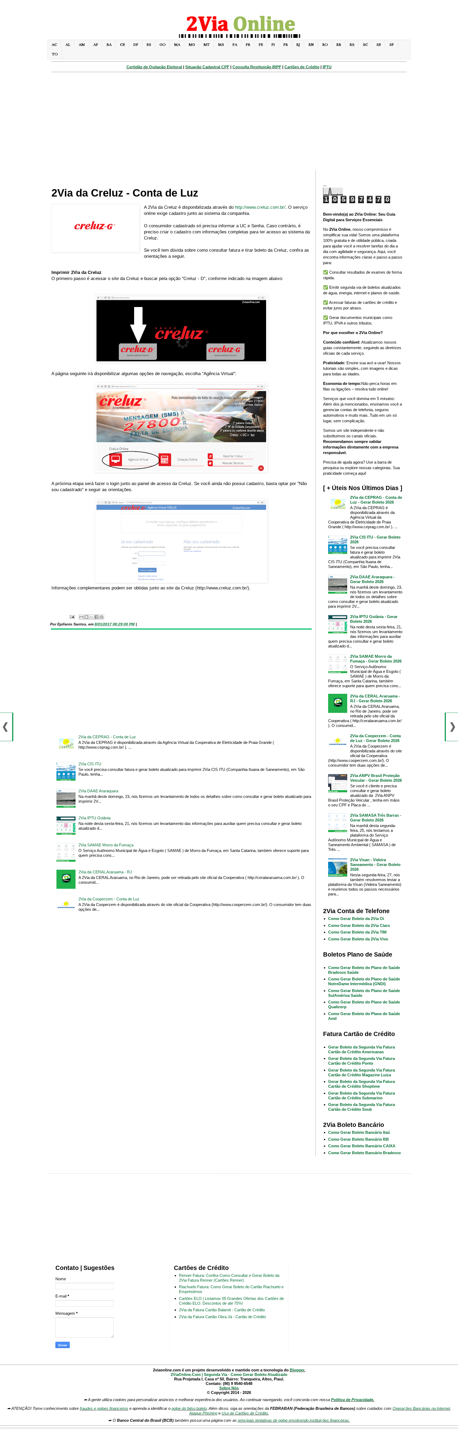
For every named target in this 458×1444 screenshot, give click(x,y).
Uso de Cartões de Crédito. (245, 1413)
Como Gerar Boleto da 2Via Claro (359, 925)
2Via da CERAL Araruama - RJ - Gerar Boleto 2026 (375, 698)
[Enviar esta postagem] (72, 617)
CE (122, 44)
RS (352, 44)
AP (95, 44)
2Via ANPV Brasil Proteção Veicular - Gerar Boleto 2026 (376, 778)
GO (163, 44)
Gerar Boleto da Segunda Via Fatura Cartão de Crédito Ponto (361, 1060)
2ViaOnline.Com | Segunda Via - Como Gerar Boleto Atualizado (229, 1374)
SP (391, 44)
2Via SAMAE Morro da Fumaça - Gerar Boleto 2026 (376, 658)
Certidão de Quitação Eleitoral (154, 67)
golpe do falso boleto (189, 1408)
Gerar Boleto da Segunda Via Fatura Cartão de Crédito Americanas (361, 1049)
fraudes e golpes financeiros (104, 1408)
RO (325, 44)
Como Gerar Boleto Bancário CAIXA (361, 1146)
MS (221, 44)
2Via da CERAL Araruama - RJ (105, 872)
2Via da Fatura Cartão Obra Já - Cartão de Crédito (222, 1316)
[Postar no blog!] (86, 617)
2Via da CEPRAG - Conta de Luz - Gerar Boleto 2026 (376, 499)
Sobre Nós (229, 1388)
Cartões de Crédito (301, 67)
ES (149, 44)
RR (338, 44)
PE (261, 44)
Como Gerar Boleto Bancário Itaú (359, 1132)
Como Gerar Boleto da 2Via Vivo (358, 939)
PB (248, 44)
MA (177, 44)
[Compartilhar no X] (91, 617)
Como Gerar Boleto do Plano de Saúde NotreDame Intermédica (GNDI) (364, 981)
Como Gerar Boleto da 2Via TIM (357, 932)
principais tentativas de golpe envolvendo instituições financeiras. (294, 1420)
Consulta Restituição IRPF (256, 67)
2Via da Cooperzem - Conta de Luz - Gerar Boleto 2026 (375, 738)
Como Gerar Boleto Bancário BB (358, 1139)
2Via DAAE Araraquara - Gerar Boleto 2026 (372, 579)
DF (135, 44)
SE (378, 44)
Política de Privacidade (352, 1399)
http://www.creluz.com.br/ (260, 207)
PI (273, 44)
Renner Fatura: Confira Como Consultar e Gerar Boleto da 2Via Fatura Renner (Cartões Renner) (229, 1277)
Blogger (297, 1370)
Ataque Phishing (203, 1413)
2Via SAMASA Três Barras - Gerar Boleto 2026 (375, 817)
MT (207, 44)
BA (109, 44)
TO (55, 54)
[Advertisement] (229, 124)
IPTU (327, 67)
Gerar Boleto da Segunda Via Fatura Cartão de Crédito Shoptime (361, 1083)
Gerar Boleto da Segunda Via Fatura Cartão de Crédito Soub (361, 1107)
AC (54, 44)
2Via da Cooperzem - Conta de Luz (108, 899)
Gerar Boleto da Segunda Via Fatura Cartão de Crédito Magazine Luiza (361, 1072)
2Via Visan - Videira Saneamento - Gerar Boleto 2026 (375, 864)
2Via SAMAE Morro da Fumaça (105, 845)
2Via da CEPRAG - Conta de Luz (107, 737)
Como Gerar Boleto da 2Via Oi (356, 918)
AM (82, 44)
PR (285, 44)
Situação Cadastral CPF (207, 67)
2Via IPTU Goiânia (94, 818)
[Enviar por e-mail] (81, 617)
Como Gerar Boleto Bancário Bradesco (364, 1152)
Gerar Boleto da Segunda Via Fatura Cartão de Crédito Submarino (361, 1095)
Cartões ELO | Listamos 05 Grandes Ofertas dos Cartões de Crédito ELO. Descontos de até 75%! (231, 1300)
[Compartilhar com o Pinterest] (101, 617)
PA (234, 44)
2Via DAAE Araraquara (98, 791)
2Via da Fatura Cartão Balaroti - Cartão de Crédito (222, 1310)
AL (67, 44)
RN (311, 44)
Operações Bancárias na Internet (421, 1408)
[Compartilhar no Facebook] (96, 617)
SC (365, 44)
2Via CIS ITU (89, 764)
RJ (298, 44)
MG (192, 44)
